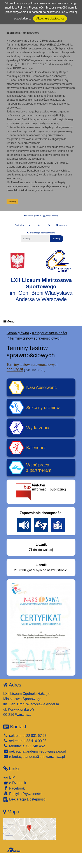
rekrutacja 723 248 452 (26, 746)
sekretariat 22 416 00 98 (27, 741)
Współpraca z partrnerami (39, 467)
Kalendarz (36, 447)
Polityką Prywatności (31, 7)
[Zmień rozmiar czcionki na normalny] (29, 225)
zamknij (12, 201)
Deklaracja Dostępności (27, 799)
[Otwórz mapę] (29, 828)
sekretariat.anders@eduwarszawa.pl (37, 751)
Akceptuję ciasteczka (50, 18)
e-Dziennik (17, 783)
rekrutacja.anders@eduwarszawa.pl (36, 756)
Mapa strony (51, 215)
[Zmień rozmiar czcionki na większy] (39, 225)
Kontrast (62, 225)
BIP (11, 777)
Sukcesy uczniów (42, 407)
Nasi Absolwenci (42, 387)
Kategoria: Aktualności (49, 333)
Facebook (16, 788)
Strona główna (33, 215)
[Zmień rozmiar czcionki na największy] (49, 225)
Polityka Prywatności (25, 794)
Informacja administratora (42, 232)
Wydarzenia (37, 427)
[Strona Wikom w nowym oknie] (13, 850)
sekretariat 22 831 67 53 (27, 735)
